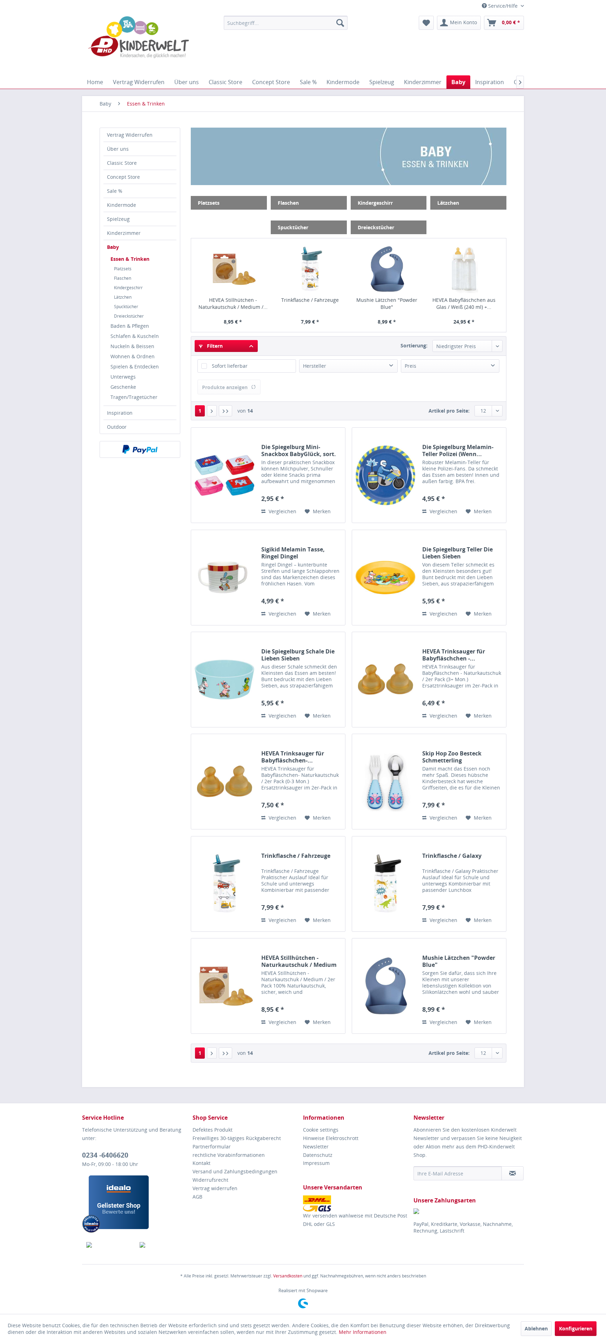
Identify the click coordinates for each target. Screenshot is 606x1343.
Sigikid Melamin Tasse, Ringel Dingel (293, 553)
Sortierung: (413, 345)
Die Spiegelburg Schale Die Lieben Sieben (298, 655)
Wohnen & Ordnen (132, 356)
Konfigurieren (575, 1328)
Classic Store (122, 163)
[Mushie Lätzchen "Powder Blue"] (387, 269)
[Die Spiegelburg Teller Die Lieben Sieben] (385, 577)
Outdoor (117, 426)
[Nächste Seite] (212, 410)
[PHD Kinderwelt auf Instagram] (162, 1245)
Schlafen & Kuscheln (134, 336)
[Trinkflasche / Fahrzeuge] (310, 269)
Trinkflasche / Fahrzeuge (310, 300)
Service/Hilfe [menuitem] (503, 5)
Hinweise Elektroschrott (330, 1138)
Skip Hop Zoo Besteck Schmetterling (452, 757)
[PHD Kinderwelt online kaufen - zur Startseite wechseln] (138, 44)
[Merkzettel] (426, 23)
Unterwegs (123, 376)
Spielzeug (118, 219)
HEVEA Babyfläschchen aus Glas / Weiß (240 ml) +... (464, 303)
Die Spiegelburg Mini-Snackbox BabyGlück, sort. (298, 450)
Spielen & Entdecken (134, 366)
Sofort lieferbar (230, 365)
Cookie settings (320, 1129)
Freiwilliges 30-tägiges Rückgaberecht (237, 1138)
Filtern (214, 345)
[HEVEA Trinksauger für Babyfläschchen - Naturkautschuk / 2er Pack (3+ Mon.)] (385, 679)
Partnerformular (212, 1146)
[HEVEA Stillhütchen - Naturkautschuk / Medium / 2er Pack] (233, 269)
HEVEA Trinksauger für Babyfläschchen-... (292, 757)
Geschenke (123, 387)
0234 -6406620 (105, 1155)
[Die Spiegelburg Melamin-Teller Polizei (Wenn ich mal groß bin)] (385, 475)
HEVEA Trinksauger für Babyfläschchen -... (453, 655)
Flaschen (122, 278)
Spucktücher (126, 307)
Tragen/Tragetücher (133, 397)
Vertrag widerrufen (215, 1188)
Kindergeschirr (128, 288)
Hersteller (314, 365)
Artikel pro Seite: (449, 410)
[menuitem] (286, 23)
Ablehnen (536, 1328)
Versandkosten (287, 1276)
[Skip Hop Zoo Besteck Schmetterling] (385, 781)
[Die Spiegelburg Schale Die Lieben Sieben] (224, 679)
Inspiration (120, 412)
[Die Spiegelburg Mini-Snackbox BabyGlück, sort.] (224, 475)
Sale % (114, 191)
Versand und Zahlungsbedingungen (235, 1171)
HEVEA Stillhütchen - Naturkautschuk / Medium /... (233, 303)
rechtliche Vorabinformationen (229, 1155)
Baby (113, 247)
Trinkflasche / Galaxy (452, 856)
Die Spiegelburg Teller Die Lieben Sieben (457, 553)
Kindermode (121, 205)
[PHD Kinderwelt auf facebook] (109, 1245)
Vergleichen (281, 511)
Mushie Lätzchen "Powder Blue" (386, 303)
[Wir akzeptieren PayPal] (139, 449)
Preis (410, 365)
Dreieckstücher (129, 316)
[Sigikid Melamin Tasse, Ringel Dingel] (224, 577)
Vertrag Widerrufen (130, 134)
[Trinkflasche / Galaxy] (385, 883)
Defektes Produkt (213, 1129)
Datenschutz (317, 1155)
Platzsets (123, 269)
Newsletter (316, 1146)
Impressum (316, 1163)
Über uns (118, 148)
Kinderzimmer (124, 233)
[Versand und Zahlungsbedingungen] (356, 1203)
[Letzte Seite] (225, 410)
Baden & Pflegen (129, 326)
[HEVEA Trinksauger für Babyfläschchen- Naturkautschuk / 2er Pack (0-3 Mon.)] (224, 781)
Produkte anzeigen (225, 387)
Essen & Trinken (129, 259)
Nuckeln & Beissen (132, 346)
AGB (197, 1196)
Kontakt (201, 1163)
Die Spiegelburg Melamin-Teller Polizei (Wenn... (457, 450)
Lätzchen (123, 297)
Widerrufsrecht (210, 1179)
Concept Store (123, 177)
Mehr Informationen (362, 1332)
